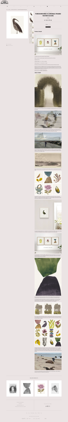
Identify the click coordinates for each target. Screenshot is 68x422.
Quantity (47, 24)
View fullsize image (8, 44)
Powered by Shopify (37, 416)
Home (7, 9)
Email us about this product (9, 45)
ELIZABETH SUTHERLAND (14, 9)
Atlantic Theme (30, 416)
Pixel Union (34, 416)
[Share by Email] (51, 20)
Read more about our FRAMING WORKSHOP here (41, 70)
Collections (9, 9)
